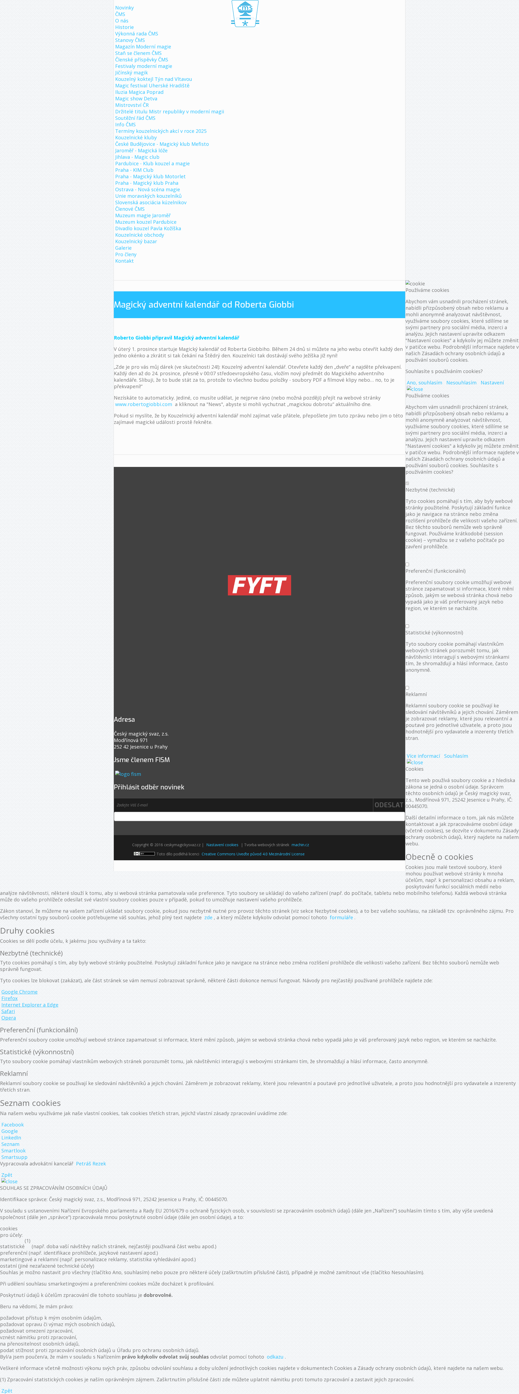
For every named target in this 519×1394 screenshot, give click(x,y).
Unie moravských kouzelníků (148, 196)
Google (9, 1131)
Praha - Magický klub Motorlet (150, 176)
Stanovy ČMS (130, 40)
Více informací (423, 756)
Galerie (123, 248)
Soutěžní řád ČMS (135, 118)
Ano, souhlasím (424, 382)
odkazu (275, 1356)
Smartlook (13, 1150)
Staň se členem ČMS (138, 53)
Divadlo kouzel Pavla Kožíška (148, 228)
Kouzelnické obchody (139, 235)
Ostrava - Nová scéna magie (147, 189)
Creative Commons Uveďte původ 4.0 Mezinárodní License (253, 854)
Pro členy (126, 254)
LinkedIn (11, 1137)
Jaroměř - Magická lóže (141, 150)
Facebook (12, 1124)
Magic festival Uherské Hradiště (152, 85)
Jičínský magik (131, 72)
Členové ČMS (130, 209)
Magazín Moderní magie (143, 46)
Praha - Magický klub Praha (146, 183)
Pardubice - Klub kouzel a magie (152, 163)
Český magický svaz (245, 13)
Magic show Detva (136, 98)
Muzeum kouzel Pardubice (146, 222)
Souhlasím (456, 756)
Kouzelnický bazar (136, 241)
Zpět (6, 1175)
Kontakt (124, 261)
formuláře (341, 917)
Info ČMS (125, 124)
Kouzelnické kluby (136, 137)
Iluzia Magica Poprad (139, 92)
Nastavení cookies (222, 844)
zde (208, 917)
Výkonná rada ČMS (136, 33)
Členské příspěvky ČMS (141, 59)
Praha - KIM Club (134, 170)
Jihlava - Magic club (137, 157)
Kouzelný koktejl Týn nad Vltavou (153, 79)
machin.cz (300, 844)
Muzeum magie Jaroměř (143, 215)
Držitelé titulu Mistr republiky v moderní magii (169, 111)
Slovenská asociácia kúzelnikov (151, 202)
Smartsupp (14, 1157)
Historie (124, 27)
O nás (121, 20)
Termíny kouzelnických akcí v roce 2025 (161, 131)
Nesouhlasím (461, 382)
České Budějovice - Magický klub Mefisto (162, 144)
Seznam (10, 1144)
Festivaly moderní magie (143, 66)
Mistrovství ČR (132, 105)
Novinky (124, 7)
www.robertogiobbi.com (143, 404)
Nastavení (492, 382)
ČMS (120, 14)
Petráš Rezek (91, 1163)
